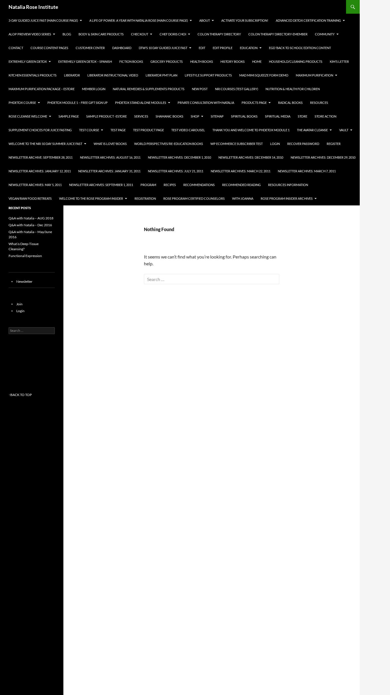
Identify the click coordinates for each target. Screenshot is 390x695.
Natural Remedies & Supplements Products (148, 89)
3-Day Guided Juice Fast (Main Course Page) (43, 20)
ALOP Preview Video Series (30, 34)
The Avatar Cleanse (312, 130)
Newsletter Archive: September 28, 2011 (41, 157)
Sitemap (217, 116)
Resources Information (288, 185)
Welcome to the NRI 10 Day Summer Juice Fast (45, 144)
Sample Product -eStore (106, 116)
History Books (232, 61)
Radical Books (290, 102)
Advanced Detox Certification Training (308, 20)
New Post (200, 89)
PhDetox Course (22, 102)
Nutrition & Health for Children (293, 89)
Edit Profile (222, 48)
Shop (195, 116)
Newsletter (24, 281)
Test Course (89, 130)
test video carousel (188, 130)
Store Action (325, 116)
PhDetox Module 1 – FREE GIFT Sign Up (77, 102)
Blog (67, 34)
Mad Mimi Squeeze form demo (263, 75)
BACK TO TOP (21, 395)
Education (249, 48)
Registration (145, 198)
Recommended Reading (241, 185)
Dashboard (121, 48)
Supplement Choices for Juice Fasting (40, 130)
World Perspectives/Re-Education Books (168, 144)
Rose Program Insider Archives (287, 198)
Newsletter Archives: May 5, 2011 (35, 185)
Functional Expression (25, 256)
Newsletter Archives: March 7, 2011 (307, 171)
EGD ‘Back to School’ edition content (300, 48)
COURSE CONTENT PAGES (49, 48)
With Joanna (242, 198)
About (204, 20)
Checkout (139, 34)
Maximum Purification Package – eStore (42, 89)
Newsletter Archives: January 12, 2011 (40, 171)
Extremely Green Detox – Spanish (85, 61)
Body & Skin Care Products (101, 34)
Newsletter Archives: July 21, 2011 (175, 171)
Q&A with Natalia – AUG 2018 (31, 218)
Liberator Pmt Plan (161, 75)
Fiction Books (131, 61)
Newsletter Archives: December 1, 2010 (179, 157)
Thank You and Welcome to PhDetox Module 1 (251, 130)
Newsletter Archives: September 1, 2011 (101, 185)
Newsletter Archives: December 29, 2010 (323, 157)
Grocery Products (166, 61)
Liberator (72, 75)
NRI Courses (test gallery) (236, 89)
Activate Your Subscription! (244, 20)
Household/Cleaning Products (295, 61)
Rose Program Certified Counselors (194, 198)
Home (257, 61)
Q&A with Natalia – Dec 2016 (30, 225)
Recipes (170, 185)
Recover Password (303, 144)
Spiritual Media (277, 116)
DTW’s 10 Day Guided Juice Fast (163, 48)
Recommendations (199, 185)
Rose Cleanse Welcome (28, 116)
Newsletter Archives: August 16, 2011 (110, 157)
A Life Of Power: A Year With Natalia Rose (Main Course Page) (138, 20)
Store (302, 116)
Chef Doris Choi (173, 34)
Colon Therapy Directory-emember (277, 34)
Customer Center (90, 48)
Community (325, 34)
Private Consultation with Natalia (206, 102)
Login (275, 144)
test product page (148, 130)
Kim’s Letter (339, 61)
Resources (319, 102)
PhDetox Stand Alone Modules (140, 102)
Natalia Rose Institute (33, 7)
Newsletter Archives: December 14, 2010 (250, 157)
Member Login (93, 89)
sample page (69, 116)
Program (148, 185)
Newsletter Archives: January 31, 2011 (109, 171)
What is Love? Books (110, 144)
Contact (16, 48)
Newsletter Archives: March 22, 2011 (240, 171)
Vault (343, 130)
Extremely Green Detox (28, 61)
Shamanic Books (169, 116)
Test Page (118, 130)
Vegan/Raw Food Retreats (30, 198)
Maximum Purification (314, 75)
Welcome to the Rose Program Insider (91, 198)
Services (141, 116)
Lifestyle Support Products (208, 75)
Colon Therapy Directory (219, 34)
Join (19, 304)
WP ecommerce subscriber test (236, 144)
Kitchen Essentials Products (33, 75)
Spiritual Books (244, 116)
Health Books (201, 61)
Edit (202, 48)
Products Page (254, 102)
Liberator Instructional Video (112, 75)
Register (334, 144)
